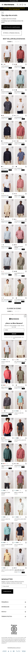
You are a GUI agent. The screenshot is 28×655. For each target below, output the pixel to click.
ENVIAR (14, 334)
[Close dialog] (25, 316)
